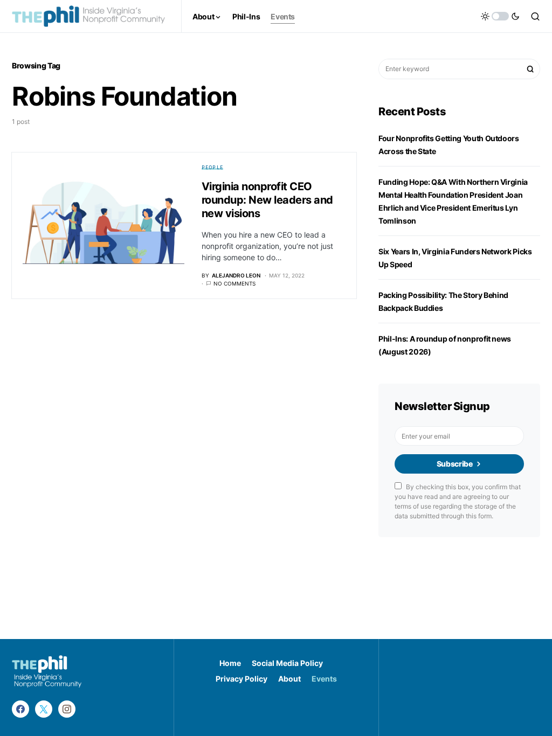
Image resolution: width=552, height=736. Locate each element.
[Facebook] (20, 709)
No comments (234, 283)
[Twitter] (43, 709)
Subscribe (455, 463)
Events (324, 678)
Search (530, 69)
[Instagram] (66, 709)
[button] (500, 16)
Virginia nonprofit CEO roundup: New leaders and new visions (267, 200)
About (289, 678)
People (213, 167)
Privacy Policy (241, 678)
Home (230, 663)
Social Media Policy (287, 663)
